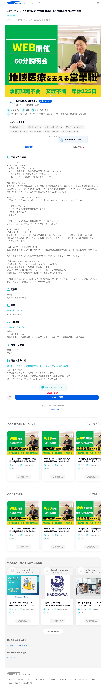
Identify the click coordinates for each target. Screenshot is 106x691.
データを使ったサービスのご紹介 (63, 679)
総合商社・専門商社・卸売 (17, 645)
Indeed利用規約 (28, 683)
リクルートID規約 (13, 683)
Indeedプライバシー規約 (88, 679)
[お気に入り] (9, 397)
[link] (12, 570)
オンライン (11, 657)
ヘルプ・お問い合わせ (15, 679)
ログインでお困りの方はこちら (37, 679)
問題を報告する (53, 409)
